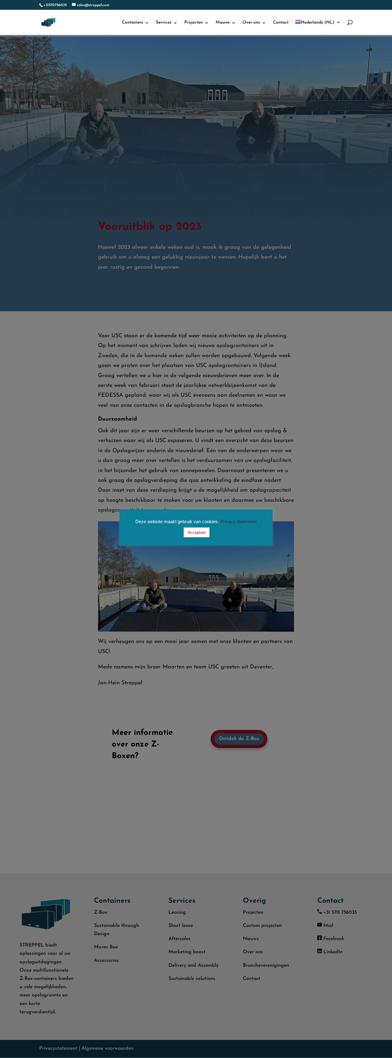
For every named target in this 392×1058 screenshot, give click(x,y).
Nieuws (223, 23)
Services (164, 23)
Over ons (251, 23)
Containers (132, 23)
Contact (280, 23)
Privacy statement (238, 521)
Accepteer (197, 532)
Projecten (193, 23)
